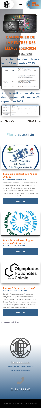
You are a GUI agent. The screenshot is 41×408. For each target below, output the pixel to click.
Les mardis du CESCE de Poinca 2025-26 (20, 175)
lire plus (20, 201)
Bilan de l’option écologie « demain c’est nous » (18, 242)
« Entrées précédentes (12, 322)
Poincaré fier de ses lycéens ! (19, 288)
